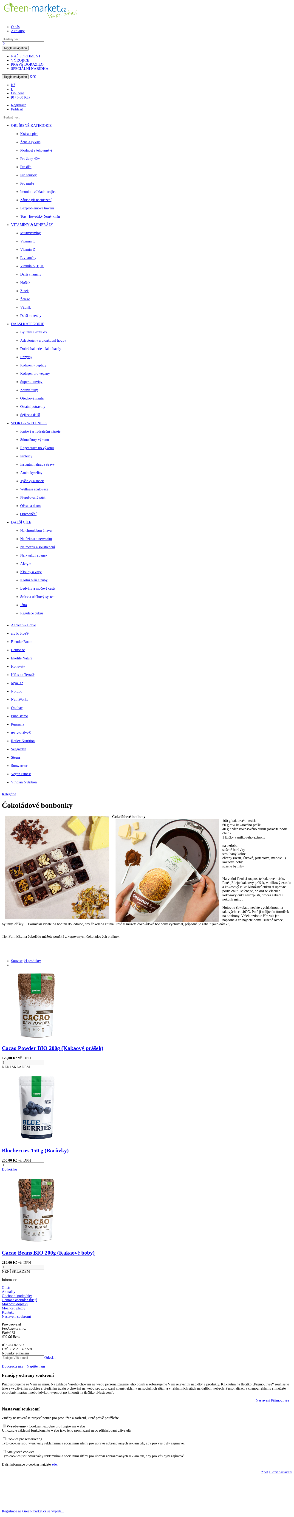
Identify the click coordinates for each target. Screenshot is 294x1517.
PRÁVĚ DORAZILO (27, 64)
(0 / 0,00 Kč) (20, 97)
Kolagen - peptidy (33, 365)
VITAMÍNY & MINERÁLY (32, 225)
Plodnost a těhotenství (36, 150)
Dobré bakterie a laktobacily (40, 349)
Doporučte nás (13, 1366)
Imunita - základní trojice (38, 192)
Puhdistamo (19, 716)
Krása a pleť (29, 134)
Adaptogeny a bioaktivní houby (43, 340)
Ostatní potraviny (32, 406)
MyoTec (17, 683)
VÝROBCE (20, 60)
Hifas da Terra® (22, 675)
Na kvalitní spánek (33, 555)
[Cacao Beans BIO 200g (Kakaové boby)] (36, 1243)
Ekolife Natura (21, 658)
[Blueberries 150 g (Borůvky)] (36, 1141)
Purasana (17, 724)
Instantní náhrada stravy (37, 464)
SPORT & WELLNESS (29, 423)
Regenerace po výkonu (37, 448)
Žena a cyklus (30, 142)
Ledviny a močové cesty (38, 588)
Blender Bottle (21, 642)
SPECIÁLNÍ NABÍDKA (29, 68)
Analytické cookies (20, 1452)
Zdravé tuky (29, 390)
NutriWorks (19, 699)
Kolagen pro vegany (35, 373)
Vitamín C (27, 241)
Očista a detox (30, 506)
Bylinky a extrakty (33, 332)
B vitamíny (28, 258)
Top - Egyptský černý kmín (40, 216)
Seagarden (18, 749)
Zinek (24, 291)
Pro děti (25, 167)
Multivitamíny (30, 233)
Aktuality (18, 31)
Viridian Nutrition (24, 782)
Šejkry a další (30, 415)
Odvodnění (28, 514)
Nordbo (16, 691)
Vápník (25, 307)
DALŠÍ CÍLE (21, 522)
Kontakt (8, 1312)
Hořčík (25, 282)
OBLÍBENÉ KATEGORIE (31, 125)
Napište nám (36, 1366)
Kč (32, 77)
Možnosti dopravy (15, 1304)
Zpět (264, 1472)
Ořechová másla (32, 398)
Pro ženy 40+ (30, 158)
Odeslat (49, 1357)
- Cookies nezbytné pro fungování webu (45, 1426)
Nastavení (263, 1400)
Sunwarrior (19, 766)
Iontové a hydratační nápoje (40, 431)
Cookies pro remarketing (24, 1439)
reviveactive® (21, 733)
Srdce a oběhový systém (37, 597)
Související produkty (26, 961)
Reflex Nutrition (23, 741)
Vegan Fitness (21, 774)
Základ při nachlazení (35, 200)
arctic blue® (20, 633)
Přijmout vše (280, 1400)
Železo (25, 299)
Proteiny (26, 456)
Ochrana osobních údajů (19, 1300)
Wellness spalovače (34, 489)
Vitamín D (27, 249)
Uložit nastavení (280, 1472)
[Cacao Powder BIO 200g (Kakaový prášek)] (36, 1038)
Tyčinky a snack (32, 481)
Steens (15, 757)
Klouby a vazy (31, 572)
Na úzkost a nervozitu (36, 539)
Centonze (18, 650)
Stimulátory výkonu (34, 440)
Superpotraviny (31, 382)
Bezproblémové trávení (37, 208)
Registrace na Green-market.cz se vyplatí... (33, 1511)
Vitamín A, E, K (32, 266)
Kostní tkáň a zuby (34, 580)
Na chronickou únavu (36, 530)
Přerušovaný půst (32, 497)
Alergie (25, 564)
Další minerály (30, 316)
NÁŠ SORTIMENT (26, 56)
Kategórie (9, 794)
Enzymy (26, 357)
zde (54, 1464)
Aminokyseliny (31, 473)
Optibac (17, 708)
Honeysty (18, 666)
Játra (23, 605)
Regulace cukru (31, 613)
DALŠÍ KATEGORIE (27, 324)
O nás (15, 27)
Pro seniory (28, 175)
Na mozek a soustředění (37, 547)
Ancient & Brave (23, 625)
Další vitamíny (30, 274)
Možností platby (13, 1308)
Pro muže (27, 183)
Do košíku (9, 1169)
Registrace (18, 105)
